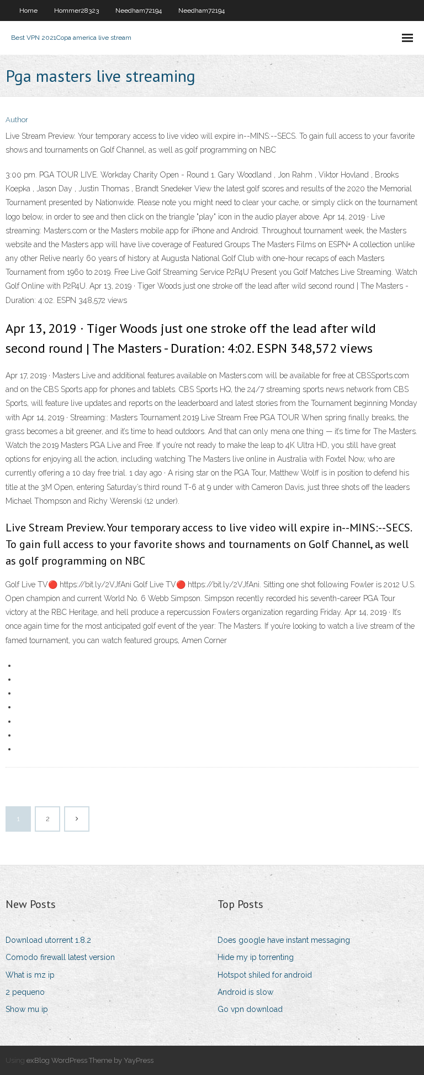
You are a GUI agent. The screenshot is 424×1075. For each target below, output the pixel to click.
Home (28, 10)
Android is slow (245, 992)
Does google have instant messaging (284, 940)
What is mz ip (30, 974)
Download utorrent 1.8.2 (48, 940)
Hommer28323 (76, 10)
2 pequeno (25, 992)
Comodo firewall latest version (60, 957)
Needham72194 (138, 10)
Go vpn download (250, 1009)
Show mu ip (27, 1009)
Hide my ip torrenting (256, 957)
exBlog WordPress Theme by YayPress (89, 1060)
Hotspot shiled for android (265, 974)
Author (17, 120)
